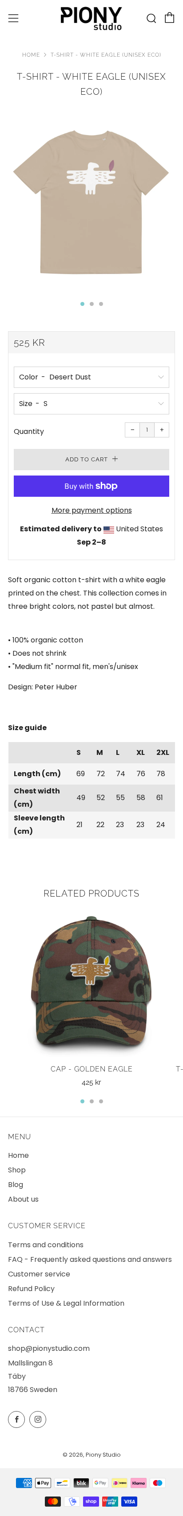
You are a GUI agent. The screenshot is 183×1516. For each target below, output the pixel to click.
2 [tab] (92, 1101)
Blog (15, 1185)
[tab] (82, 304)
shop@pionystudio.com (49, 1348)
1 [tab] (82, 1101)
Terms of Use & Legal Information (66, 1303)
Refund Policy (31, 1289)
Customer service (39, 1274)
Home (31, 55)
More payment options (92, 510)
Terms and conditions (46, 1245)
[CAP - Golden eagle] (91, 983)
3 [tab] (101, 1101)
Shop (17, 1170)
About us (23, 1199)
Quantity (29, 431)
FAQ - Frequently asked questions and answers (90, 1259)
